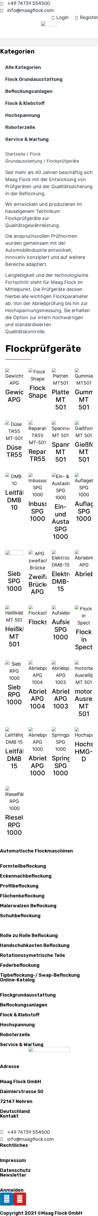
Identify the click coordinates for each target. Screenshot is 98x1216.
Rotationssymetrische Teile (32, 955)
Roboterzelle (20, 127)
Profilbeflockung (19, 886)
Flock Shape (37, 391)
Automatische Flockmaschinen (36, 851)
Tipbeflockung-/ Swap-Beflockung (40, 975)
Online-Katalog (17, 980)
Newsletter (13, 1175)
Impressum (13, 1160)
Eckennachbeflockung (25, 876)
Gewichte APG (19, 395)
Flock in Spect (84, 639)
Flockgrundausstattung (28, 995)
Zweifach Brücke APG (42, 584)
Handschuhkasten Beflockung (35, 945)
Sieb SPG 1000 (14, 581)
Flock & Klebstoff (25, 103)
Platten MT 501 (62, 399)
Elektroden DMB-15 (68, 581)
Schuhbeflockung (20, 916)
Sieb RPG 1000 (14, 694)
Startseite (15, 154)
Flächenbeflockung (22, 896)
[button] (49, 42)
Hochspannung (22, 115)
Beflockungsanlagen (29, 91)
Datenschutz (15, 1170)
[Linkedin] (6, 1199)
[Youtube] (19, 1199)
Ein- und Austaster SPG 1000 (66, 521)
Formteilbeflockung (23, 866)
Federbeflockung (19, 965)
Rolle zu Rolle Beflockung (29, 935)
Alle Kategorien (23, 67)
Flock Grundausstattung (33, 79)
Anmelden (12, 1190)
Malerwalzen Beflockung (28, 906)
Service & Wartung (27, 139)
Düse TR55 (14, 451)
